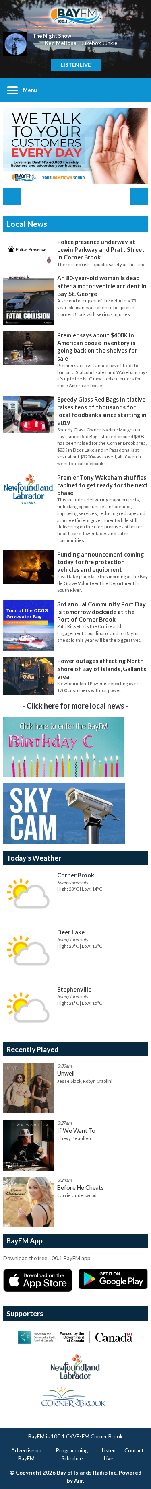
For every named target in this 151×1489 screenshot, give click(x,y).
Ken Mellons (61, 43)
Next (139, 196)
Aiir (78, 1480)
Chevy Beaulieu (74, 1138)
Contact (133, 1450)
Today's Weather (33, 858)
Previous (12, 196)
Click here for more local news (75, 705)
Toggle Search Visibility (136, 90)
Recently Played (32, 1049)
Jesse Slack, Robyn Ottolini (84, 1081)
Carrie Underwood (77, 1195)
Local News (26, 223)
